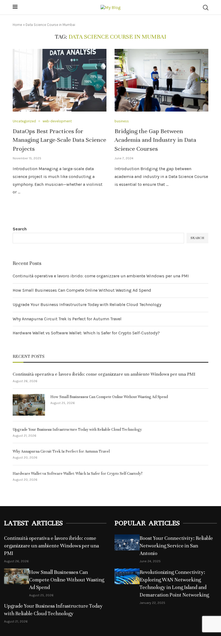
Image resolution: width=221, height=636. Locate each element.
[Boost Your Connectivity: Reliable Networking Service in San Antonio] (127, 542)
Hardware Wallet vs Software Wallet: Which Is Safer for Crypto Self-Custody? (86, 332)
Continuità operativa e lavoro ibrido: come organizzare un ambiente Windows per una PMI (101, 275)
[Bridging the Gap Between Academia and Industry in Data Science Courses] (161, 80)
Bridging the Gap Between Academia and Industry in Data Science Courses (155, 139)
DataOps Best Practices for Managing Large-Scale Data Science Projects (59, 139)
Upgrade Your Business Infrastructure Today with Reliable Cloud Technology (87, 304)
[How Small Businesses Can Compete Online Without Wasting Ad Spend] (29, 405)
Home (17, 25)
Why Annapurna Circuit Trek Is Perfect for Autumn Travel (67, 318)
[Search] (205, 8)
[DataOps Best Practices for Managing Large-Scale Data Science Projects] (59, 80)
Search (20, 228)
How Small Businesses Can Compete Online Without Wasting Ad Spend (82, 290)
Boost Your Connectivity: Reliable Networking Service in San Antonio (176, 545)
